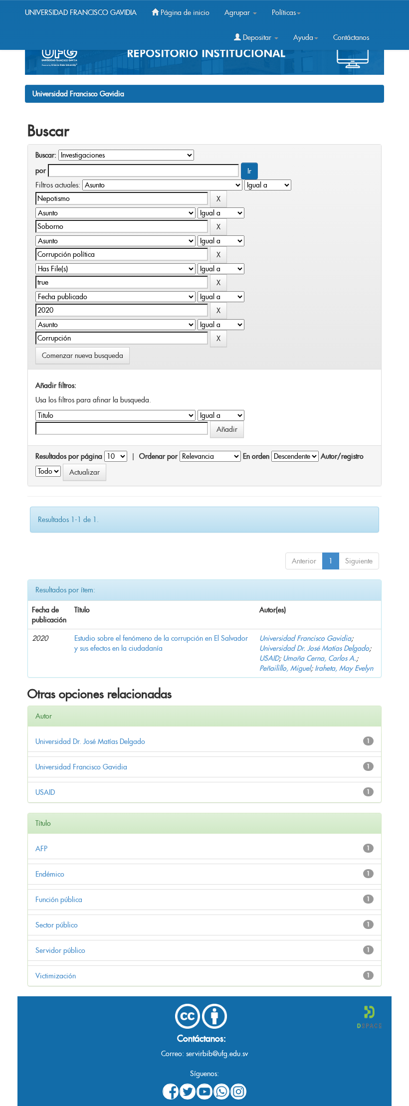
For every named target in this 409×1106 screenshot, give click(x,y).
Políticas (284, 12)
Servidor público (60, 950)
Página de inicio (184, 12)
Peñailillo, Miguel (285, 668)
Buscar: (45, 155)
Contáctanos (351, 37)
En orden (256, 456)
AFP (41, 848)
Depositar (257, 37)
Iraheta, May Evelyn (344, 668)
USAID (269, 658)
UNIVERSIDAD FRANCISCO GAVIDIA (81, 12)
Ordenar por (158, 456)
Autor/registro (342, 456)
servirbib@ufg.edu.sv (217, 1053)
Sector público (56, 925)
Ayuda (303, 37)
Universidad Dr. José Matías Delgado (314, 648)
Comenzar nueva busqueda (82, 355)
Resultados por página (68, 456)
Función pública (58, 899)
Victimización (55, 975)
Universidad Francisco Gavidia (78, 93)
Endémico (49, 874)
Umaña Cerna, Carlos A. (319, 658)
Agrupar (238, 12)
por (40, 170)
